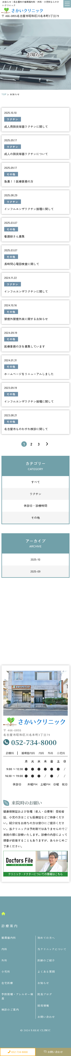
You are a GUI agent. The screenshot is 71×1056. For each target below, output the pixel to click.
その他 (35, 517)
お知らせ (43, 983)
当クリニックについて (52, 949)
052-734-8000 (19, 1052)
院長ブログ (45, 994)
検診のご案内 (10, 1009)
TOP (4, 94)
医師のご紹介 (46, 960)
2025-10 (35, 559)
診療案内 (9, 925)
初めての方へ (46, 937)
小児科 (5, 971)
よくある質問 (46, 971)
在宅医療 (7, 983)
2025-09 (35, 571)
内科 (4, 949)
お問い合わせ (55, 1052)
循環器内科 (8, 937)
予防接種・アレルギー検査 (17, 996)
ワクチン (35, 494)
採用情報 (43, 1005)
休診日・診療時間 (35, 505)
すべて (35, 482)
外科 (4, 960)
